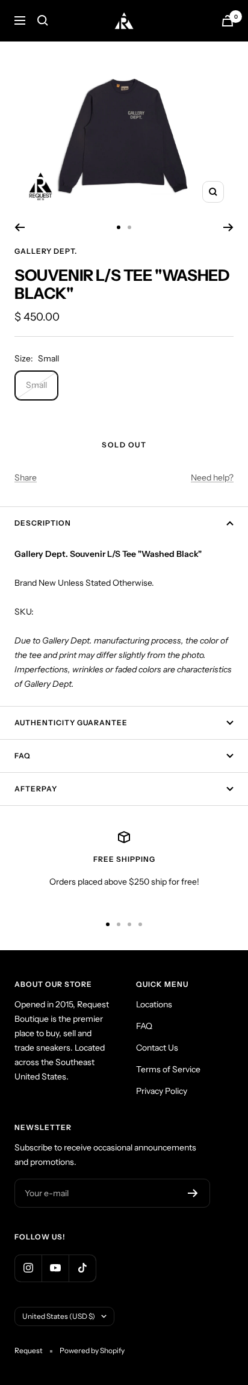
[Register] (193, 1193)
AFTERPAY (35, 788)
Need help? (212, 477)
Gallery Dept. (45, 251)
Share (25, 477)
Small (36, 384)
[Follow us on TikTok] (82, 1268)
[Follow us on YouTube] (55, 1268)
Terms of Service (168, 1069)
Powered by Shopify (92, 1350)
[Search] (42, 20)
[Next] (228, 227)
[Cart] (228, 20)
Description (42, 522)
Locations (154, 1004)
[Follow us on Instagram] (28, 1268)
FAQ (22, 755)
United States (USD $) (58, 1316)
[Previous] (19, 227)
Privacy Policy (161, 1091)
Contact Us (157, 1047)
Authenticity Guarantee (71, 722)
